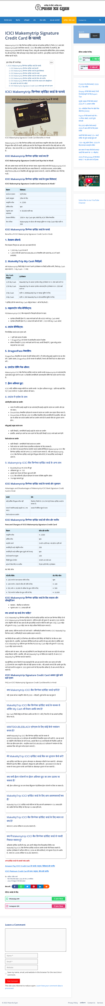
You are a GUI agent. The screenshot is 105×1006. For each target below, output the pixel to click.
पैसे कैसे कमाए (8, 20)
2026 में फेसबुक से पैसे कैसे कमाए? (16, 881)
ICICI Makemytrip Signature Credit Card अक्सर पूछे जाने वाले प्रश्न (32, 86)
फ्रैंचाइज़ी (26, 20)
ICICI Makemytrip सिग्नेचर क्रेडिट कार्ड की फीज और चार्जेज (28, 78)
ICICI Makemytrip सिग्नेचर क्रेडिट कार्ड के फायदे (24, 65)
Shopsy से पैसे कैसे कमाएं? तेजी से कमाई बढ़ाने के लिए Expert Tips (89, 94)
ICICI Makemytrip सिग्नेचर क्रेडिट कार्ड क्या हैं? (24, 68)
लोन (34, 20)
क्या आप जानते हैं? (55, 20)
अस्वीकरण (83, 1003)
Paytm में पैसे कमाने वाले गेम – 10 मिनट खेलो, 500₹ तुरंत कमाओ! (88, 118)
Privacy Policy (73, 1003)
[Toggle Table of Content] (50, 62)
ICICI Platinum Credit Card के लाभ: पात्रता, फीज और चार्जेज (27, 871)
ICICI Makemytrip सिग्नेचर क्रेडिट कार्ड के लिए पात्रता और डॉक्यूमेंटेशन (31, 81)
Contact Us (82, 20)
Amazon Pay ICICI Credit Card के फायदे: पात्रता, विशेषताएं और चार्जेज (30, 866)
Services (100, 1003)
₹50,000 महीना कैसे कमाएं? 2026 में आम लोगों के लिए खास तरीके (88, 128)
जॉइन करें (97, 59)
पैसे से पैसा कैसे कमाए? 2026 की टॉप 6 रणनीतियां (20, 879)
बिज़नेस (18, 20)
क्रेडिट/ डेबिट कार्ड (69, 20)
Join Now (59, 899)
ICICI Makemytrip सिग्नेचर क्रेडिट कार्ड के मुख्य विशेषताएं (27, 71)
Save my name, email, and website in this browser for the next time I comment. (34, 973)
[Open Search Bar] (100, 20)
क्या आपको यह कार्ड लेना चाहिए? (19, 83)
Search (81, 32)
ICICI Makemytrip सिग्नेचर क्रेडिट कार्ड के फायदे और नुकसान (29, 76)
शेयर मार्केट (43, 20)
